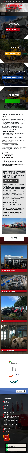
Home (5, 401)
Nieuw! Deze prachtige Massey (10, 417)
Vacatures (6, 405)
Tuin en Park (6, 431)
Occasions (6, 402)
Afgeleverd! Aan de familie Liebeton (11, 420)
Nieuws (5, 404)
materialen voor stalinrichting (9, 164)
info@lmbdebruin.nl (20, 1)
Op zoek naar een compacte (10, 414)
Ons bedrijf (6, 407)
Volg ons (20, 391)
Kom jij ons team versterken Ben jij (11, 419)
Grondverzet (7, 428)
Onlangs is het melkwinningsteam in (11, 416)
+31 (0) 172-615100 (10, 1)
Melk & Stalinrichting (8, 429)
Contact (5, 408)
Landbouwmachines (8, 427)
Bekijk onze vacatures (11, 181)
